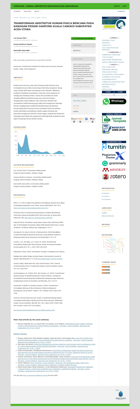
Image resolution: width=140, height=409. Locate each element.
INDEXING (105, 87)
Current (17, 11)
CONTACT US (106, 45)
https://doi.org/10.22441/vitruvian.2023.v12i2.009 (34, 60)
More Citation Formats (82, 86)
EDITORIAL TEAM (108, 40)
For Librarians (106, 199)
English (104, 213)
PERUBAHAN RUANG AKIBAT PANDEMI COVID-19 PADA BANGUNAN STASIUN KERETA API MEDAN (55, 325)
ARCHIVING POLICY (109, 84)
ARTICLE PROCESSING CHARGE (113, 62)
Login (124, 6)
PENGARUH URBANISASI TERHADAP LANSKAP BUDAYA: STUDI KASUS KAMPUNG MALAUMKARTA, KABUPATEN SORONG (55, 368)
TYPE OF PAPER (107, 57)
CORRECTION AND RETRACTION (113, 82)
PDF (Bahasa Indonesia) (83, 38)
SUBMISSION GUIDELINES (111, 55)
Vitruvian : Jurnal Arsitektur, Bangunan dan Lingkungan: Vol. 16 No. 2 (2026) (44, 355)
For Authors (105, 196)
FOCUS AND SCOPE (108, 67)
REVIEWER (106, 43)
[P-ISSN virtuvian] (120, 95)
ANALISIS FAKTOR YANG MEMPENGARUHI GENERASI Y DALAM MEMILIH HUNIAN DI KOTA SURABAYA (55, 339)
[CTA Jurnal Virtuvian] (114, 133)
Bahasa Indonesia (108, 216)
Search (122, 11)
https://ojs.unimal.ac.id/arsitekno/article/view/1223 (31, 208)
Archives (27, 11)
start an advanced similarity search (35, 375)
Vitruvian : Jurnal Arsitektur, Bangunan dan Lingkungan (46, 6)
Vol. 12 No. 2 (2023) (34, 17)
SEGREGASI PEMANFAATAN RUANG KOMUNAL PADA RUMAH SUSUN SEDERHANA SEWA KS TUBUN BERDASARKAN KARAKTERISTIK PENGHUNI (57, 345)
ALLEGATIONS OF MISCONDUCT (113, 74)
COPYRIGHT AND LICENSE (111, 77)
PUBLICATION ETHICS (109, 72)
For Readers (105, 193)
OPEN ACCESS (107, 89)
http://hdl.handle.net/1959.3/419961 (50, 259)
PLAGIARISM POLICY (109, 79)
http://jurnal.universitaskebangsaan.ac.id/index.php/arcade (34, 310)
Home (16, 17)
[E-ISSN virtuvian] (108, 95)
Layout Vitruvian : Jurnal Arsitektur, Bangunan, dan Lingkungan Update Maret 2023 (59, 363)
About (37, 11)
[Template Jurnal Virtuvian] (114, 123)
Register (117, 6)
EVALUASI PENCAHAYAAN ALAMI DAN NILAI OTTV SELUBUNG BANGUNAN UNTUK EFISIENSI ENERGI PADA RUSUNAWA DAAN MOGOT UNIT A (56, 358)
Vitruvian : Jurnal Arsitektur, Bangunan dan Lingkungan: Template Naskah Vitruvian (47, 365)
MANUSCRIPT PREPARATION (112, 60)
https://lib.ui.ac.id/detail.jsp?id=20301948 (38, 218)
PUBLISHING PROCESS (110, 69)
